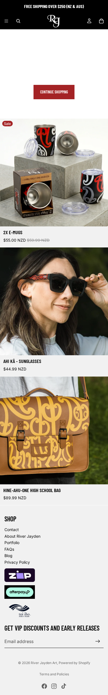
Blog (8, 555)
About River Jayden (22, 536)
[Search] (18, 21)
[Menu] (6, 21)
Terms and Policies (54, 674)
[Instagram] (54, 686)
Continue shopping (54, 92)
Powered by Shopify (74, 663)
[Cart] (101, 21)
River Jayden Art (44, 663)
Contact (11, 529)
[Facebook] (44, 686)
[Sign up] (98, 641)
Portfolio (11, 542)
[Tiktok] (63, 686)
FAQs (9, 549)
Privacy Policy (17, 562)
